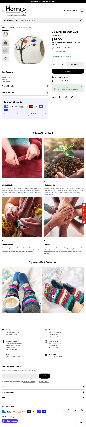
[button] (84, 213)
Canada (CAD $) (9, 406)
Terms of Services (29, 382)
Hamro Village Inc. (11, 417)
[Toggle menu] (3, 10)
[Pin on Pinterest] (72, 97)
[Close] (82, 87)
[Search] (81, 20)
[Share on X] (65, 97)
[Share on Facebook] (59, 97)
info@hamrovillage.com (56, 356)
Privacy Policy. (44, 382)
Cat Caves (11, 27)
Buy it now (68, 71)
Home (3, 27)
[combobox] (43, 20)
